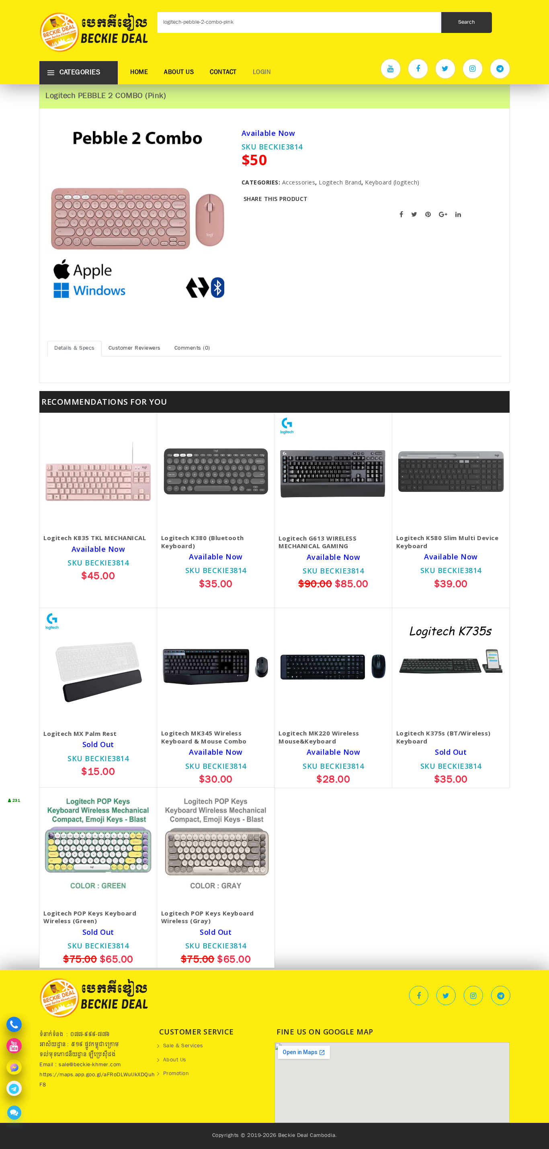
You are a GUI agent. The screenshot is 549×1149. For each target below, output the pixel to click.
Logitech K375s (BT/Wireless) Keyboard (443, 737)
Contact (223, 72)
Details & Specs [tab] (74, 348)
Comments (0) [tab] (192, 348)
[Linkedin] (500, 995)
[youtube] (390, 68)
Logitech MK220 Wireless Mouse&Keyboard (319, 737)
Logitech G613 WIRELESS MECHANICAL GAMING (317, 542)
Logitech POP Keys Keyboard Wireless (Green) (89, 917)
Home (139, 72)
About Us (179, 72)
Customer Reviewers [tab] (135, 348)
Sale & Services (183, 1046)
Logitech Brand (340, 182)
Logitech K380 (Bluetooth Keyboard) (202, 542)
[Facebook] (418, 68)
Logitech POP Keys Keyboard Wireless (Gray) (207, 917)
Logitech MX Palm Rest (80, 733)
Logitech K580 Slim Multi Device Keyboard (447, 542)
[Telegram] (500, 68)
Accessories (298, 182)
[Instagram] (472, 68)
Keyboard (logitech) (392, 182)
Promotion (176, 1074)
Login (262, 72)
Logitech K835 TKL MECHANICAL (94, 538)
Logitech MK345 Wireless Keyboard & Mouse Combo (204, 737)
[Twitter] (445, 68)
